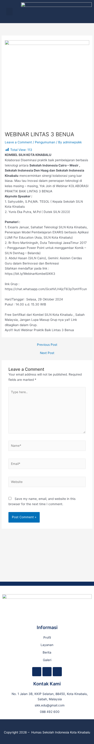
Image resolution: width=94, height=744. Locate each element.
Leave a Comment (18, 142)
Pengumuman (45, 142)
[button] (9, 11)
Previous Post (47, 344)
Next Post (47, 353)
